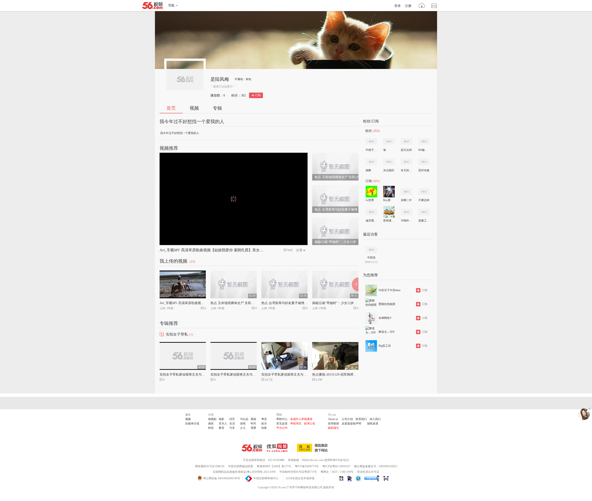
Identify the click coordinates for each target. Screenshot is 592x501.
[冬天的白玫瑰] (406, 162)
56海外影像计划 (406, 220)
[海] (389, 141)
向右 (355, 284)
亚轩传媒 (423, 170)
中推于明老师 (371, 150)
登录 (397, 6)
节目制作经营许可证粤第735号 (298, 471)
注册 (408, 6)
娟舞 (368, 170)
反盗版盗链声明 (351, 423)
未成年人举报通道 (301, 419)
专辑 (217, 108)
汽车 (232, 427)
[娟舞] (371, 162)
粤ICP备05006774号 (307, 466)
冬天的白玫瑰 (406, 170)
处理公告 (309, 423)
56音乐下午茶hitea (389, 290)
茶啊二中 (406, 200)
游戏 (243, 423)
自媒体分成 (192, 423)
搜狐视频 (279, 448)
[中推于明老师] (371, 141)
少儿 (243, 427)
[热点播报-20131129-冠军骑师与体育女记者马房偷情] (335, 344)
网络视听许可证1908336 (209, 466)
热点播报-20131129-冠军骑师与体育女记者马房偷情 (349, 374)
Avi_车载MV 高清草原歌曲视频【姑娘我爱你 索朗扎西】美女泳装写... (217, 250)
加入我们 (375, 419)
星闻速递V (388, 220)
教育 (221, 427)
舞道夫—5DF (387, 331)
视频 (194, 108)
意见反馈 (281, 423)
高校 (253, 419)
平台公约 (281, 427)
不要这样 (423, 200)
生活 (232, 423)
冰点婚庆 (388, 170)
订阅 (258, 95)
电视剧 (212, 419)
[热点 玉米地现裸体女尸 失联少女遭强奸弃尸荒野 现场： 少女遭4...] (335, 154)
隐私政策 (372, 423)
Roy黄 (387, 200)
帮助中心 (281, 419)
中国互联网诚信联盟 (240, 466)
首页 (171, 108)
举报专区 (295, 423)
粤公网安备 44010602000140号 (221, 478)
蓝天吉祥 (406, 150)
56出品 (244, 419)
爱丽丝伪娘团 (387, 304)
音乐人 (223, 423)
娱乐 (264, 423)
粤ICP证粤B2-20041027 (336, 466)
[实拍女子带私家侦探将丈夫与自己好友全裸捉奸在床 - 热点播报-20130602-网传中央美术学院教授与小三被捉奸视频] (183, 344)
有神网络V (385, 318)
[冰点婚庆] (389, 162)
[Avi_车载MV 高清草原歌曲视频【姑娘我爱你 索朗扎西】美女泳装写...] (183, 272)
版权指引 (333, 427)
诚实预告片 (371, 220)
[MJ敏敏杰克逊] (424, 141)
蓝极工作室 (423, 220)
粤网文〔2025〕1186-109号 (337, 471)
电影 (221, 419)
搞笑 (211, 423)
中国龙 (371, 257)
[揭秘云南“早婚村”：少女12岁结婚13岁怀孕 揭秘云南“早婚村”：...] (335, 219)
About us (333, 419)
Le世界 (370, 200)
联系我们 (361, 419)
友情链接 (333, 423)
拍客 (264, 427)
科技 (211, 427)
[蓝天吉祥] (406, 141)
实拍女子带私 (177, 334)
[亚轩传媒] (424, 162)
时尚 (253, 423)
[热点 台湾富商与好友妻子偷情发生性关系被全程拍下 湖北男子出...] (335, 187)
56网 (252, 448)
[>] (422, 6)
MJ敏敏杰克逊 (423, 150)
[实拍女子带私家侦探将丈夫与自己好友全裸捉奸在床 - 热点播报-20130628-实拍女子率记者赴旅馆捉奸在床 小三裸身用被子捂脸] (233, 344)
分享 (299, 250)
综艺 (232, 419)
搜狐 (313, 448)
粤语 (264, 419)
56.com (152, 6)
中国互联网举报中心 (265, 478)
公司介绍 (347, 419)
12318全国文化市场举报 (299, 478)
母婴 (253, 427)
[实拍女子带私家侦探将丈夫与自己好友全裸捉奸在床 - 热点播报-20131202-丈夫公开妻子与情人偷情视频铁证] (284, 344)
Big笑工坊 (385, 345)
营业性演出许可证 (368, 471)
